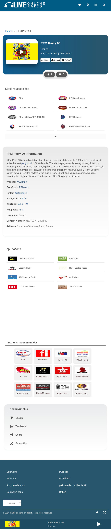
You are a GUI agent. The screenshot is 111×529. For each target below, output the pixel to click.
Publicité (63, 472)
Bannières (64, 478)
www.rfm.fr (22, 182)
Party (57, 53)
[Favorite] (80, 5)
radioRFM (23, 204)
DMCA (62, 492)
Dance (49, 53)
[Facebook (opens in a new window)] (97, 512)
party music (27, 163)
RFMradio (24, 187)
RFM (21, 209)
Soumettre (12, 472)
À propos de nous (16, 485)
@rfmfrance (21, 193)
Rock (69, 53)
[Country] (96, 5)
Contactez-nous (15, 492)
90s (42, 53)
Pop (63, 53)
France (8, 31)
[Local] (88, 5)
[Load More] (55, 136)
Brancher (11, 478)
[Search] (104, 5)
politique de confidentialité (72, 485)
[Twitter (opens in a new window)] (104, 512)
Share (46, 60)
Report (57, 60)
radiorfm (23, 198)
